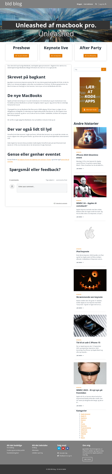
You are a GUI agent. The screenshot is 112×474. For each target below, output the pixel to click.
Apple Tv (83, 416)
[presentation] (90, 138)
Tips (82, 436)
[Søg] (103, 69)
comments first (61, 180)
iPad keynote (82, 251)
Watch (83, 438)
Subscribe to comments (61, 203)
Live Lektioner (88, 4)
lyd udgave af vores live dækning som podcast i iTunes (34, 159)
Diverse (83, 420)
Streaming (84, 432)
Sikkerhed (84, 430)
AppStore (84, 418)
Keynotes (78, 152)
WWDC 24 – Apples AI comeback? (86, 204)
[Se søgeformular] (96, 4)
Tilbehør (83, 434)
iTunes (83, 424)
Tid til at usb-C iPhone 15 (88, 342)
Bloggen (79, 4)
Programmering (86, 428)
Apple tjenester (85, 414)
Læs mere (79, 168)
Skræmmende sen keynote (89, 297)
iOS (82, 422)
